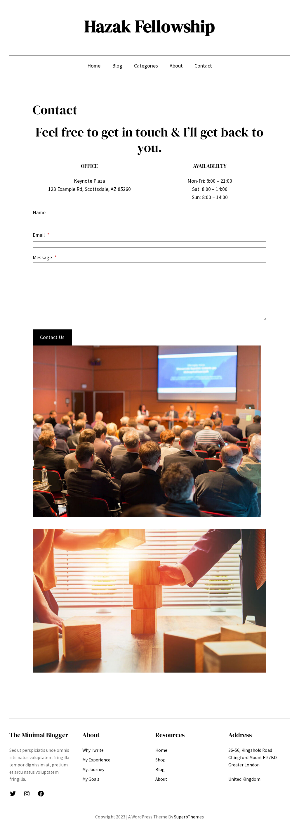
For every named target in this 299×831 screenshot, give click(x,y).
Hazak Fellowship (149, 26)
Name (39, 212)
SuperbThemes (189, 817)
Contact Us (52, 337)
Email (41, 235)
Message (45, 257)
